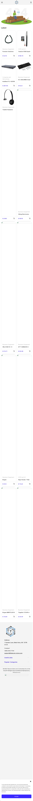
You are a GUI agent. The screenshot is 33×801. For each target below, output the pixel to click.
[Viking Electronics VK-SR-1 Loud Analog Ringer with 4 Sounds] (24, 149)
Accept (16, 796)
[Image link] (10, 631)
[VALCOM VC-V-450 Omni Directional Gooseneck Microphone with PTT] (8, 282)
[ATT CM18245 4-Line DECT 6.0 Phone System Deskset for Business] (24, 282)
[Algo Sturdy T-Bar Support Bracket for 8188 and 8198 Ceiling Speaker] (24, 414)
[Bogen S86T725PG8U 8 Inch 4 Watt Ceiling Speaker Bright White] (8, 414)
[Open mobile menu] (2, 2)
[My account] (31, 2)
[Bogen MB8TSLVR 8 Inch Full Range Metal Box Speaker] (8, 547)
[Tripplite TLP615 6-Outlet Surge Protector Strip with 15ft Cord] (24, 547)
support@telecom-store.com (13, 653)
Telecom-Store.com (12, 668)
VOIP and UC (22, 49)
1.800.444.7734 (9, 651)
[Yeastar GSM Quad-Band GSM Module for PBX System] (24, 39)
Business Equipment (8, 49)
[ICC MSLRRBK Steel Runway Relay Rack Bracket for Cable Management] (24, 67)
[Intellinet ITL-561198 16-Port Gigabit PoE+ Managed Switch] (8, 67)
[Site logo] (16, 2)
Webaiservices (16, 672)
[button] (30, 781)
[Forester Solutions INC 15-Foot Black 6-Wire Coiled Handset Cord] (8, 39)
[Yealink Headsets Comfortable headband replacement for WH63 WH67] (8, 97)
